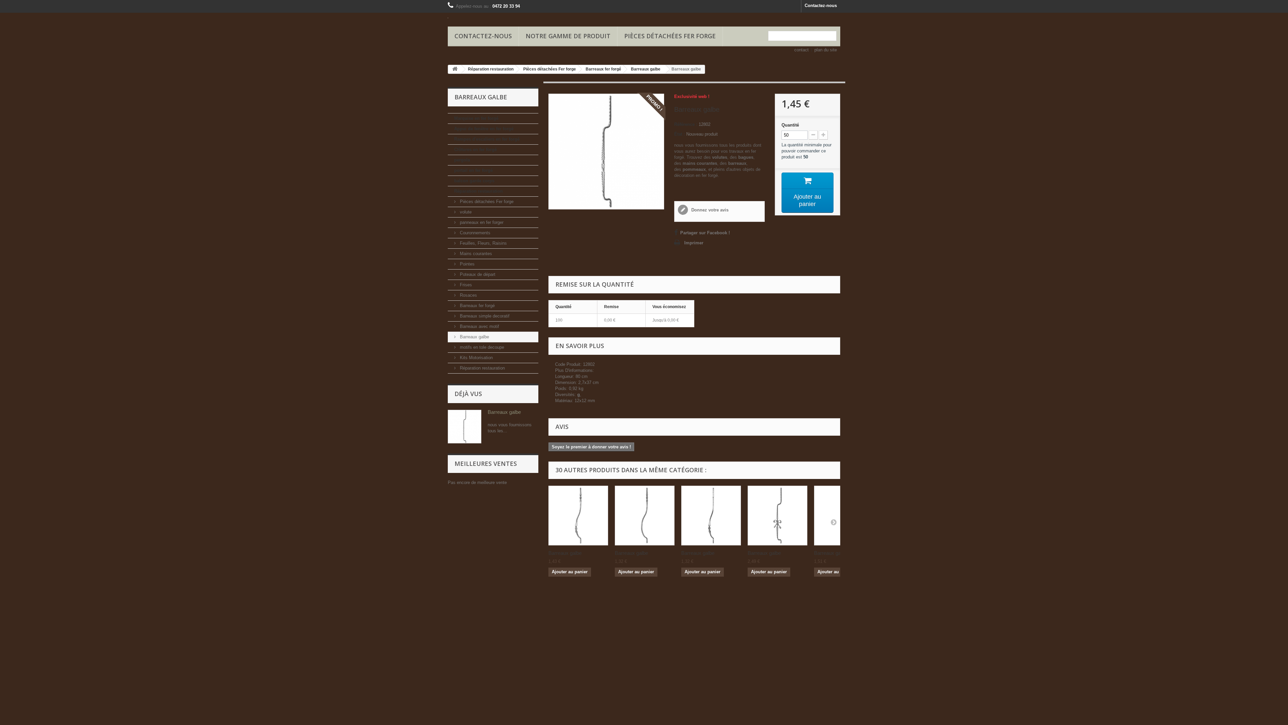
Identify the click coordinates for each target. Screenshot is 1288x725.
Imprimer (693, 242)
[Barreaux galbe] (578, 515)
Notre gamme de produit (568, 36)
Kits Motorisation (476, 357)
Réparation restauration (478, 191)
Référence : (685, 124)
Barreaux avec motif (479, 326)
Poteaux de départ (477, 274)
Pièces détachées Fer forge (670, 36)
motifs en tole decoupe (481, 347)
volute (465, 211)
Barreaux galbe (474, 336)
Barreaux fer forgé (477, 305)
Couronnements (474, 232)
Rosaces (468, 295)
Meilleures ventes (485, 464)
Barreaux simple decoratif (484, 316)
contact (801, 49)
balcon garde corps (474, 180)
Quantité (790, 125)
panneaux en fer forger (481, 222)
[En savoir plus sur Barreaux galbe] (464, 426)
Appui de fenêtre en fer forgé (484, 128)
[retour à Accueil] (454, 69)
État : (679, 134)
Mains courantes (475, 253)
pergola (462, 159)
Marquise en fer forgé (476, 118)
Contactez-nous (821, 5)
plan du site (825, 49)
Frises (465, 284)
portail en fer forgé (473, 170)
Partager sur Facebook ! (705, 232)
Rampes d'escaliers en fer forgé (487, 139)
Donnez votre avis (709, 209)
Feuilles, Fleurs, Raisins (483, 243)
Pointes (467, 264)
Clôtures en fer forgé (475, 149)
